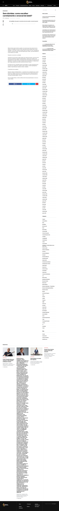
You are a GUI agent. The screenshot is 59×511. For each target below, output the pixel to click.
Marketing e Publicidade (46, 279)
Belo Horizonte (44, 226)
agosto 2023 (44, 117)
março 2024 (44, 105)
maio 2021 (43, 164)
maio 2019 (43, 206)
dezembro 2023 (44, 110)
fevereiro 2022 (44, 148)
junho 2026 (44, 58)
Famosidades (44, 270)
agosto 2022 (44, 138)
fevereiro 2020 (44, 190)
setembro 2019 (44, 199)
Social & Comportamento (46, 317)
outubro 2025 (44, 72)
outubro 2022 (44, 134)
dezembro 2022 (44, 131)
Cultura (43, 241)
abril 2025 (43, 82)
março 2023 (44, 126)
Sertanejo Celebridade (45, 312)
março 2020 (44, 188)
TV (42, 324)
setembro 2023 (44, 115)
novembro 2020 (44, 174)
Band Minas (44, 224)
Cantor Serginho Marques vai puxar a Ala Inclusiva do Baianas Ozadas (8, 360)
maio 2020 (44, 185)
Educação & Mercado (45, 256)
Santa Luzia (44, 303)
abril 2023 (43, 124)
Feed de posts (44, 335)
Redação (20, 506)
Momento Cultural (45, 289)
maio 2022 (44, 143)
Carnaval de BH (44, 231)
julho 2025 (44, 77)
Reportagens (37, 506)
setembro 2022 (44, 136)
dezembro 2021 (44, 152)
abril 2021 (43, 166)
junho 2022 (44, 141)
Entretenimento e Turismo (46, 263)
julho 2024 (44, 98)
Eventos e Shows (45, 268)
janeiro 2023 (44, 129)
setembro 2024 (44, 94)
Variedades (44, 326)
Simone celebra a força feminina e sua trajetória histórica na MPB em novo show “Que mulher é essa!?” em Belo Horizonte (48, 26)
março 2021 (44, 167)
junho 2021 (44, 162)
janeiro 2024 (44, 108)
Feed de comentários (45, 337)
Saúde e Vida (44, 308)
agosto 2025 (44, 75)
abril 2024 (43, 103)
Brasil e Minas (44, 229)
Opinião (43, 298)
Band (43, 222)
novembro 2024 (44, 91)
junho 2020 (44, 183)
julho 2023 (44, 119)
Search (55, 10)
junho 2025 (44, 79)
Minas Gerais (44, 282)
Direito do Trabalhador (45, 249)
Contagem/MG (44, 238)
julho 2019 (44, 202)
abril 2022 (43, 145)
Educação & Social (45, 258)
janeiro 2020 (44, 192)
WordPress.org (44, 339)
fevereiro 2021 (44, 169)
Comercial (50, 5)
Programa (43, 300)
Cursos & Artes (44, 243)
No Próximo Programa (45, 293)
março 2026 (44, 63)
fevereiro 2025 (44, 86)
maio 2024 (44, 101)
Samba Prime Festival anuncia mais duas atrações (49, 350)
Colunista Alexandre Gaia (46, 234)
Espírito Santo (44, 265)
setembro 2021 (44, 157)
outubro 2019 (44, 197)
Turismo (43, 322)
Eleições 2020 (44, 260)
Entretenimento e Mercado (46, 261)
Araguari (43, 219)
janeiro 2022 (44, 150)
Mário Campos (44, 277)
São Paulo (43, 305)
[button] (3, 2)
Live (43, 275)
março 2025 (44, 84)
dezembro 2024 (44, 89)
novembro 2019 (44, 195)
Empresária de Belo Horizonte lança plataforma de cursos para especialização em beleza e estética (48, 45)
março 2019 (44, 209)
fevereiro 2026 (44, 65)
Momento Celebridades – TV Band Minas (48, 286)
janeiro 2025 (44, 87)
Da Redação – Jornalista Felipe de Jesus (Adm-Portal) (48, 246)
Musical (43, 291)
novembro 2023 (44, 112)
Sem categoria (44, 310)
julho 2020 (44, 181)
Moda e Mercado (44, 284)
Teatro (43, 319)
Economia (43, 251)
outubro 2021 (44, 155)
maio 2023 (44, 122)
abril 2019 (43, 207)
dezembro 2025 (44, 68)
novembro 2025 (44, 70)
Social (43, 315)
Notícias (43, 296)
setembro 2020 (44, 178)
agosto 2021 (44, 159)
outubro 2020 (44, 176)
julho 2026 (44, 56)
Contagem (44, 236)
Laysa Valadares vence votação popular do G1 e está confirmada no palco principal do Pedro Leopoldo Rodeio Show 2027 (48, 31)
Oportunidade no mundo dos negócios (35, 359)
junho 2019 (44, 204)
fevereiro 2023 (44, 127)
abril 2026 (43, 61)
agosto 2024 (44, 96)
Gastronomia (44, 272)
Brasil (43, 227)
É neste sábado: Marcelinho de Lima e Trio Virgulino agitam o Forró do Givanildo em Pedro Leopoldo (48, 21)
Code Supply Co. (54, 503)
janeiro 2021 (44, 171)
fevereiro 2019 (44, 211)
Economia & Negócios (45, 253)
